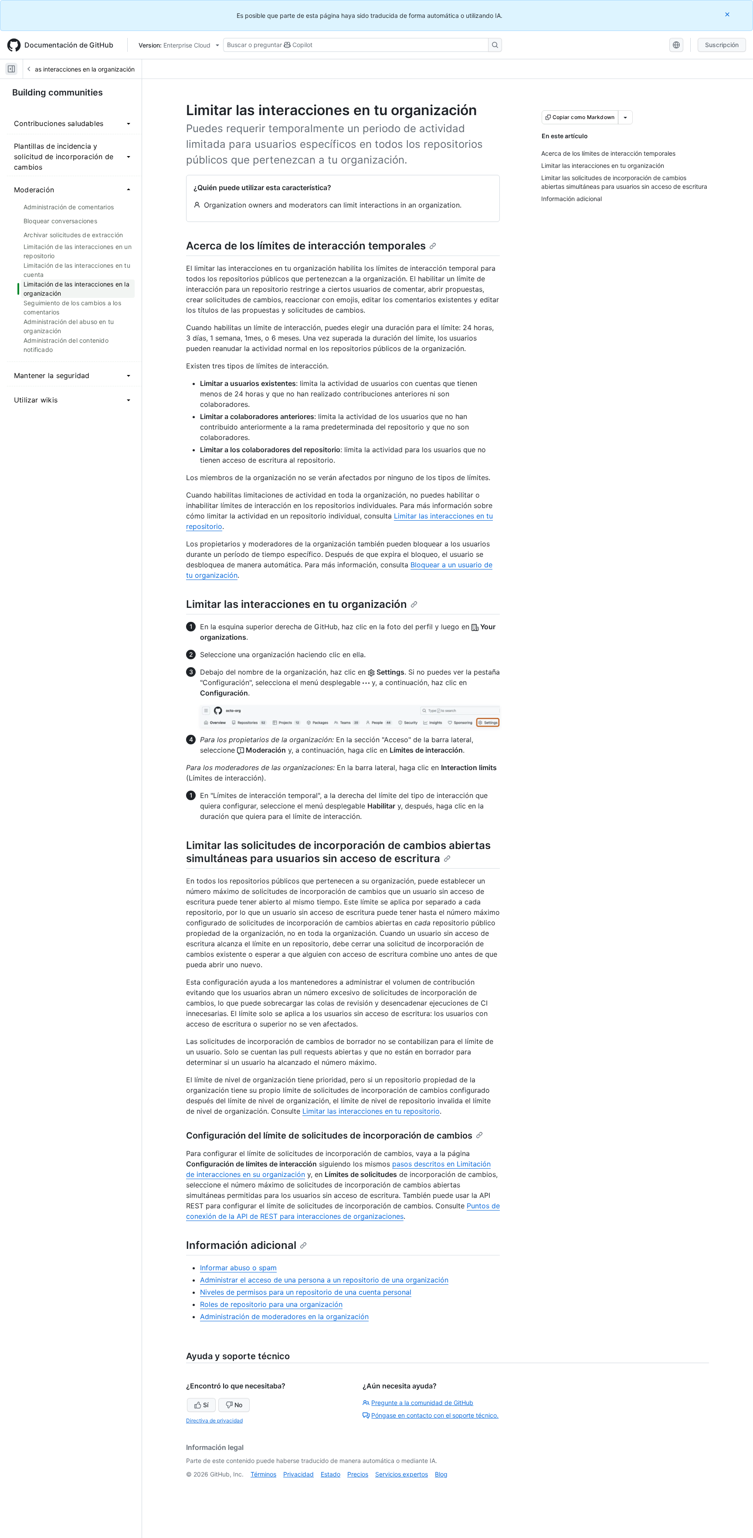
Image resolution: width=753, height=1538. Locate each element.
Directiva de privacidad (214, 1420)
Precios (357, 1474)
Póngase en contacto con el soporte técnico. (435, 1415)
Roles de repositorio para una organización (271, 1304)
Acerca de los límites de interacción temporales (306, 245)
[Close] (728, 14)
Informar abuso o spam (238, 1267)
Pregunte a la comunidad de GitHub (422, 1402)
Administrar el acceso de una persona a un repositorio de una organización (324, 1279)
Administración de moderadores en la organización (284, 1316)
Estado (330, 1474)
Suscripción (722, 44)
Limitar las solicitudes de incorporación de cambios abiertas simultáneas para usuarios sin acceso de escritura (338, 852)
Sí (205, 1404)
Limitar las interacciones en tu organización (296, 604)
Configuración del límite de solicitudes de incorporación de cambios (329, 1135)
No (238, 1404)
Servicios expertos (401, 1474)
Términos (263, 1474)
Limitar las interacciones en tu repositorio (371, 1111)
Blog (441, 1474)
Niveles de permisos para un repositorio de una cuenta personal (305, 1292)
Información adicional (241, 1245)
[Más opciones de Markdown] (625, 117)
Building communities (57, 92)
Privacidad (298, 1474)
